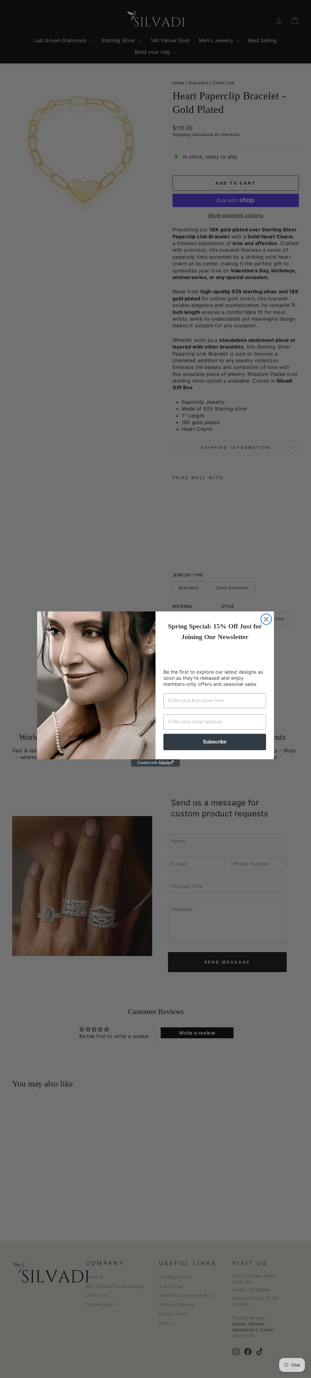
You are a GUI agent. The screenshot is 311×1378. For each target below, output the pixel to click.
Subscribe (215, 741)
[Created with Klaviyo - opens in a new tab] (155, 763)
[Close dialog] (266, 619)
